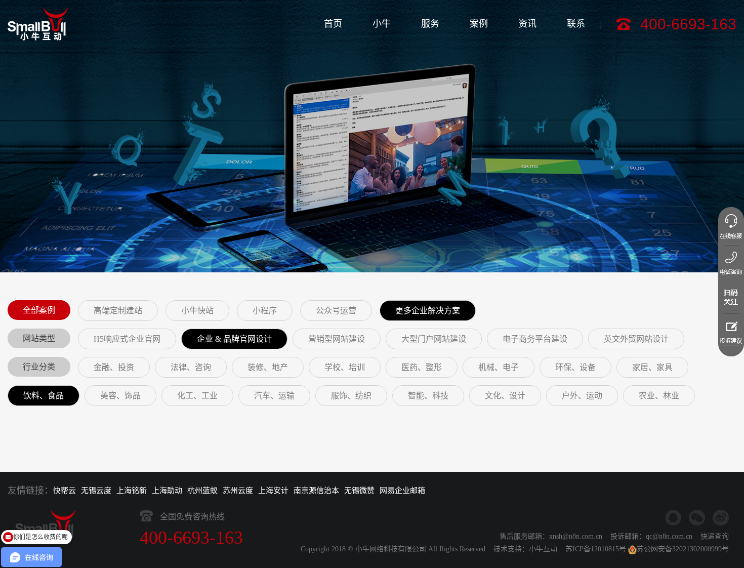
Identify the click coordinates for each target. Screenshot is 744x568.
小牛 (382, 24)
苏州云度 (238, 490)
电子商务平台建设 (535, 339)
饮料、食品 (43, 395)
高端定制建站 (118, 310)
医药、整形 (421, 367)
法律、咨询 (191, 367)
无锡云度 (96, 490)
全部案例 (39, 310)
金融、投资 (114, 367)
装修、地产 (267, 367)
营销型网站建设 (336, 339)
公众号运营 (336, 310)
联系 (576, 24)
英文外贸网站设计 (636, 339)
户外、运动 (582, 395)
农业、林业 (659, 395)
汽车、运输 (274, 395)
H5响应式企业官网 (127, 339)
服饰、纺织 (351, 395)
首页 (333, 24)
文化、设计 (505, 395)
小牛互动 (543, 549)
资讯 (527, 24)
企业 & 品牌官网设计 (234, 339)
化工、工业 (197, 395)
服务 (430, 24)
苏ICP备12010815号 (595, 549)
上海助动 (167, 490)
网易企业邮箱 (402, 490)
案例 (479, 24)
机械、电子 (498, 367)
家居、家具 (652, 367)
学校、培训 (344, 367)
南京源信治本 (316, 490)
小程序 (265, 310)
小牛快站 (197, 310)
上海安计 (273, 490)
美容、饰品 (120, 395)
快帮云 (64, 490)
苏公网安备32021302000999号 (683, 549)
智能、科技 (428, 395)
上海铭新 (131, 490)
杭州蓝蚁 (202, 490)
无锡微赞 (359, 490)
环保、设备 (575, 367)
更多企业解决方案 (427, 310)
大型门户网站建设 (433, 339)
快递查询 (714, 536)
